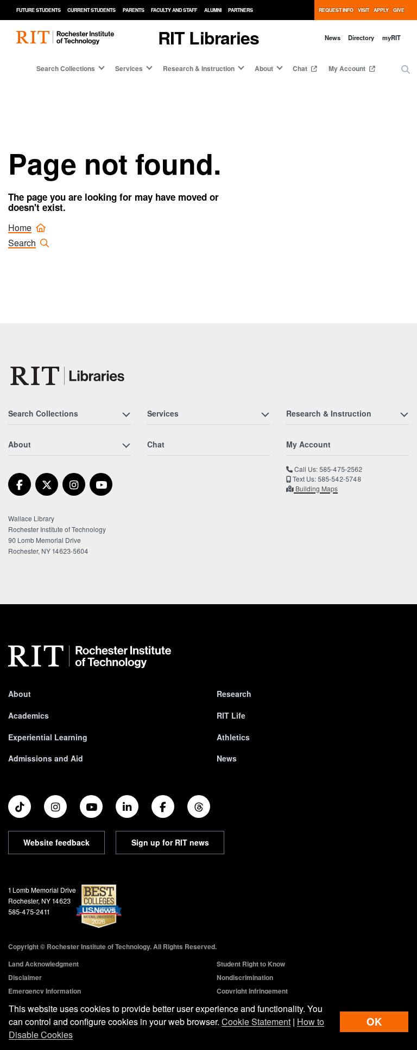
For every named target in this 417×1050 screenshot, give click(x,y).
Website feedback (56, 842)
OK (374, 1021)
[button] (405, 69)
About (19, 693)
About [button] (264, 68)
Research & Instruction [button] (199, 68)
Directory (361, 37)
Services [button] (129, 68)
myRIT (391, 37)
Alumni (213, 10)
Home (19, 227)
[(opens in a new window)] (19, 484)
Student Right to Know (251, 964)
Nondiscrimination (245, 977)
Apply (381, 10)
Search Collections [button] (65, 68)
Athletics (233, 737)
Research (234, 693)
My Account (347, 68)
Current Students (91, 10)
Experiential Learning (47, 737)
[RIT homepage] (65, 37)
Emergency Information (44, 991)
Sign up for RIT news (170, 842)
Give (399, 10)
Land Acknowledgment (43, 964)
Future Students (38, 10)
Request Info (336, 10)
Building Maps (316, 488)
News (332, 37)
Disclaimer (25, 977)
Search (22, 242)
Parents (133, 10)
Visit (363, 10)
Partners (240, 10)
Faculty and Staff (174, 10)
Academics (28, 715)
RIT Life (231, 715)
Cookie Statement (256, 1021)
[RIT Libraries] (68, 375)
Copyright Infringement (252, 991)
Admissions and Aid (45, 758)
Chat (301, 68)
